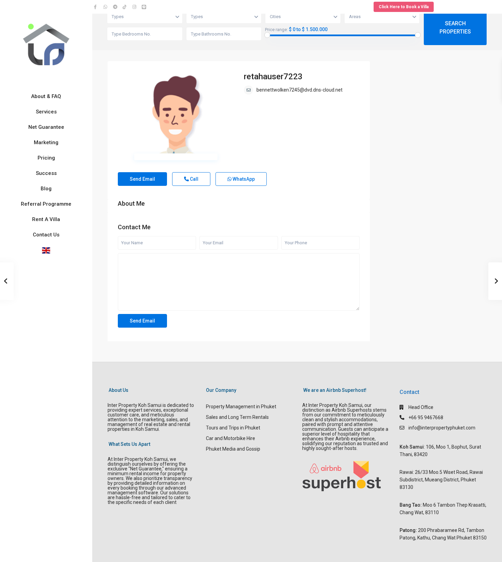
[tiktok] (125, 7)
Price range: (276, 29)
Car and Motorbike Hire (230, 438)
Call (193, 179)
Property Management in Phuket (241, 406)
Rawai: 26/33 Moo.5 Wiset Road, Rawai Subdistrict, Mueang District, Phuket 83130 (441, 479)
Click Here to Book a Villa (404, 6)
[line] (145, 7)
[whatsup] (106, 7)
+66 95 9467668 (425, 417)
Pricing (46, 158)
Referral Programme (46, 204)
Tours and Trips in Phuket (233, 427)
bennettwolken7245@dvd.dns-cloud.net (299, 90)
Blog (46, 189)
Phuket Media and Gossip (233, 449)
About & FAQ (46, 96)
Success (46, 173)
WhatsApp (243, 179)
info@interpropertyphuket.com (441, 427)
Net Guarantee (46, 127)
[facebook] (97, 7)
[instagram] (135, 7)
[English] (46, 250)
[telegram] (116, 7)
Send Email (142, 179)
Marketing (46, 142)
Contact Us (46, 235)
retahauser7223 (273, 76)
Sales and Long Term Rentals (237, 417)
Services (46, 112)
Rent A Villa (46, 219)
